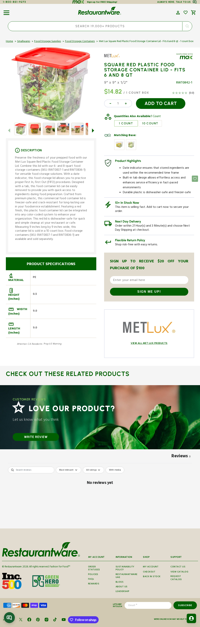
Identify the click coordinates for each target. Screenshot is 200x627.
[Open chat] (9, 617)
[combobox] (100, 26)
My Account (150, 567)
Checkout (149, 572)
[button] (6, 11)
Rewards (93, 584)
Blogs (120, 582)
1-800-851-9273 (14, 1)
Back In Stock (152, 577)
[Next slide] (93, 130)
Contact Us (178, 567)
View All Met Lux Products (149, 343)
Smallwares (23, 41)
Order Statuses (94, 569)
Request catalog (176, 578)
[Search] (187, 26)
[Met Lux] (115, 58)
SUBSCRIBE (185, 605)
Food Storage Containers (80, 41)
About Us (122, 587)
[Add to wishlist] (185, 12)
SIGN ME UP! (149, 291)
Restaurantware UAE (127, 576)
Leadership (122, 592)
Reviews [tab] (181, 457)
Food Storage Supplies (47, 41)
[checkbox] (115, 470)
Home (9, 41)
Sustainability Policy (125, 569)
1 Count (156, 116)
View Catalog (179, 572)
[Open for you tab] (191, 618)
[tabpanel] (100, 496)
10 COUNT (150, 123)
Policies (93, 575)
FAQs (91, 579)
